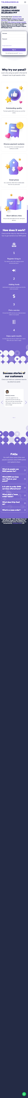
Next (26, 402)
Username (4, 33)
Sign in (14, 50)
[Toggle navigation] (25, 2)
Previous (2, 402)
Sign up (20, 53)
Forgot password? (6, 45)
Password (4, 39)
